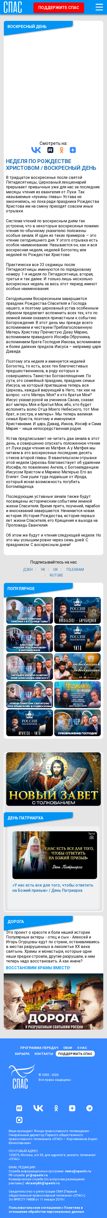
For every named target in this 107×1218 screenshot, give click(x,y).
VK (43, 570)
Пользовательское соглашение (35, 1208)
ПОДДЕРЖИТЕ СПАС (58, 7)
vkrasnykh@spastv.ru (42, 1183)
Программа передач (39, 1048)
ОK (55, 570)
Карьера (22, 1054)
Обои (67, 1048)
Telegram (75, 570)
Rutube (56, 575)
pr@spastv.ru (37, 1175)
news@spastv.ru (78, 1171)
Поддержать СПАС (75, 1054)
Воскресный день (27, 26)
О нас (82, 1048)
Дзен (28, 570)
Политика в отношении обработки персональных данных (46, 1210)
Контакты (44, 1054)
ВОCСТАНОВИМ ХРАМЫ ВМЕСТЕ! (38, 967)
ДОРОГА (15, 921)
